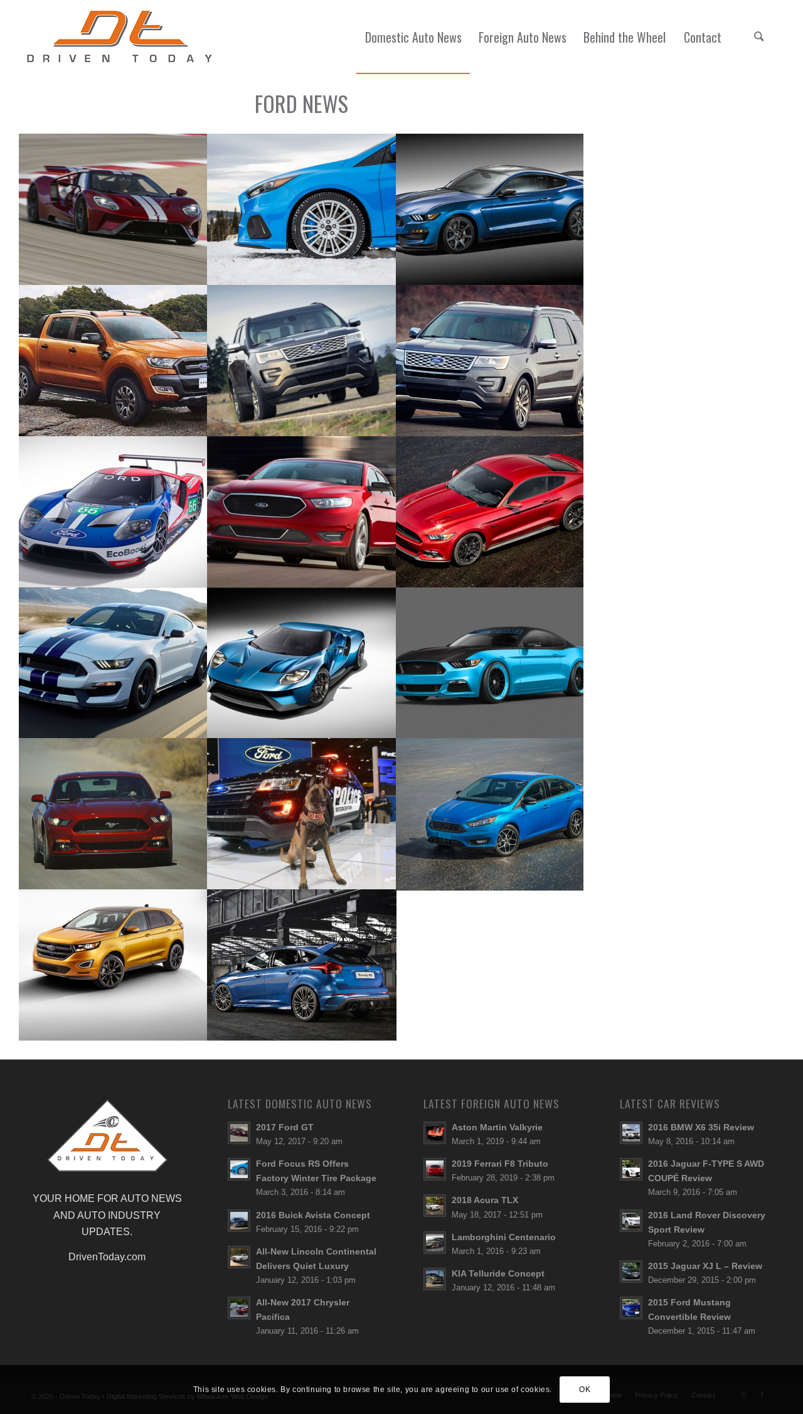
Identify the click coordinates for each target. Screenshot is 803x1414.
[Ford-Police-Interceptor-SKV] (302, 813)
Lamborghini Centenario (504, 1237)
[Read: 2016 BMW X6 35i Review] (631, 1133)
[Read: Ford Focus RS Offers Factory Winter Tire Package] (239, 1169)
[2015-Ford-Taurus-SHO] (302, 511)
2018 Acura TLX (485, 1200)
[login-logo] (123, 37)
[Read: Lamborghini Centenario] (434, 1242)
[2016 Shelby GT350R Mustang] (490, 209)
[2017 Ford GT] (113, 209)
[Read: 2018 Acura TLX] (434, 1205)
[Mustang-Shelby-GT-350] (113, 663)
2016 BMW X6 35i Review (701, 1127)
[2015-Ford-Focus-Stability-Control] (490, 813)
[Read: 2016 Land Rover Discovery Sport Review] (631, 1220)
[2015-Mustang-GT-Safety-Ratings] (113, 813)
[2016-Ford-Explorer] (490, 360)
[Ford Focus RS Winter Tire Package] (302, 209)
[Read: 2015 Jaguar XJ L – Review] (631, 1271)
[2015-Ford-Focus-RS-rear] (302, 965)
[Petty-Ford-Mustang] (490, 663)
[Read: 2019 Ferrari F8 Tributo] (434, 1169)
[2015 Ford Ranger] (113, 360)
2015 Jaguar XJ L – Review (705, 1266)
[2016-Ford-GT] (302, 663)
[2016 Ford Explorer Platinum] (302, 360)
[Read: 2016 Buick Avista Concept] (239, 1220)
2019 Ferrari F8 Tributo (500, 1164)
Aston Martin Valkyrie (497, 1127)
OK (584, 1389)
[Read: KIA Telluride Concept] (434, 1279)
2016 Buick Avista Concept (313, 1215)
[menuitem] (413, 37)
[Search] (758, 37)
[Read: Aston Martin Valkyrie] (434, 1133)
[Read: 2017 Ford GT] (239, 1133)
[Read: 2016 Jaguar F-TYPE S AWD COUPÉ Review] (631, 1169)
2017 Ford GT (285, 1127)
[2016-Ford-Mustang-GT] (490, 511)
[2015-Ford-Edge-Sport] (113, 965)
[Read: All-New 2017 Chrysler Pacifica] (239, 1308)
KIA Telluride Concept (498, 1273)
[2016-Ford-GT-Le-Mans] (113, 511)
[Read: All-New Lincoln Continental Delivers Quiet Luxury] (239, 1257)
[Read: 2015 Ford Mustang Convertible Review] (631, 1308)
